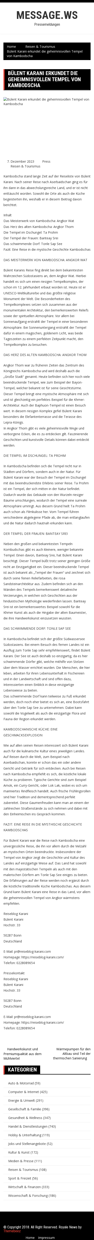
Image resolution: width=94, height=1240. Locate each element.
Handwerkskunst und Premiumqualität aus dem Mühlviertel (22, 1054)
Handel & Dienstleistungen (27, 1126)
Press (46, 161)
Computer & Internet (23, 1092)
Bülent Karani (19, 840)
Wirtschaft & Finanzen (24, 1187)
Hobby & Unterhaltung (24, 1135)
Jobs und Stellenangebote (27, 1144)
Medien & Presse (21, 1161)
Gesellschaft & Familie (24, 1109)
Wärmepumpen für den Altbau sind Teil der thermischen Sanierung (72, 1053)
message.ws (47, 15)
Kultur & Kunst (19, 1152)
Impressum (46, 1237)
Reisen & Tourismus (25, 166)
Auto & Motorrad (21, 1083)
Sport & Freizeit (19, 1178)
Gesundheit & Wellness (25, 1118)
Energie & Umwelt (21, 1100)
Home (30, 1237)
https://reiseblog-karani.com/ (42, 957)
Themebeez (12, 1231)
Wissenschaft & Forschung (28, 1195)
